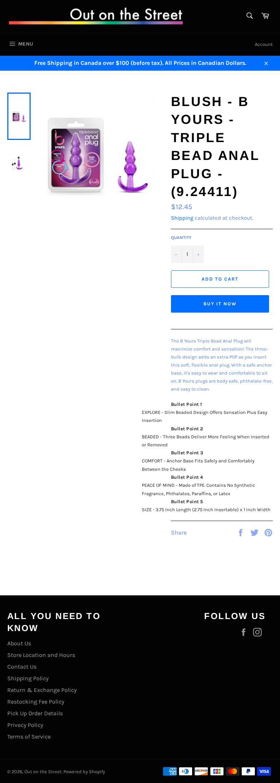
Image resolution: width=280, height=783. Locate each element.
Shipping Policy (27, 678)
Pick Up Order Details (35, 713)
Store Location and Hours (41, 654)
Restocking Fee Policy (35, 701)
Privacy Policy (25, 724)
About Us (19, 643)
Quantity (181, 237)
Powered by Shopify (84, 771)
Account (264, 44)
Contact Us (21, 666)
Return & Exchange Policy (42, 689)
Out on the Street (43, 771)
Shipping (182, 218)
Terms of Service (29, 736)
